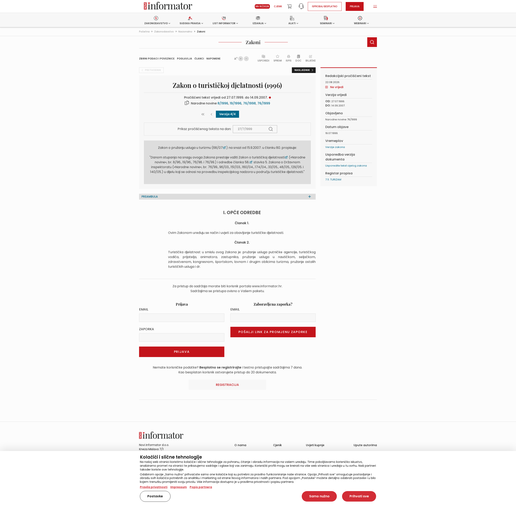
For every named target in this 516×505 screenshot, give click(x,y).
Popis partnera (201, 487)
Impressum (178, 487)
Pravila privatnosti (153, 487)
